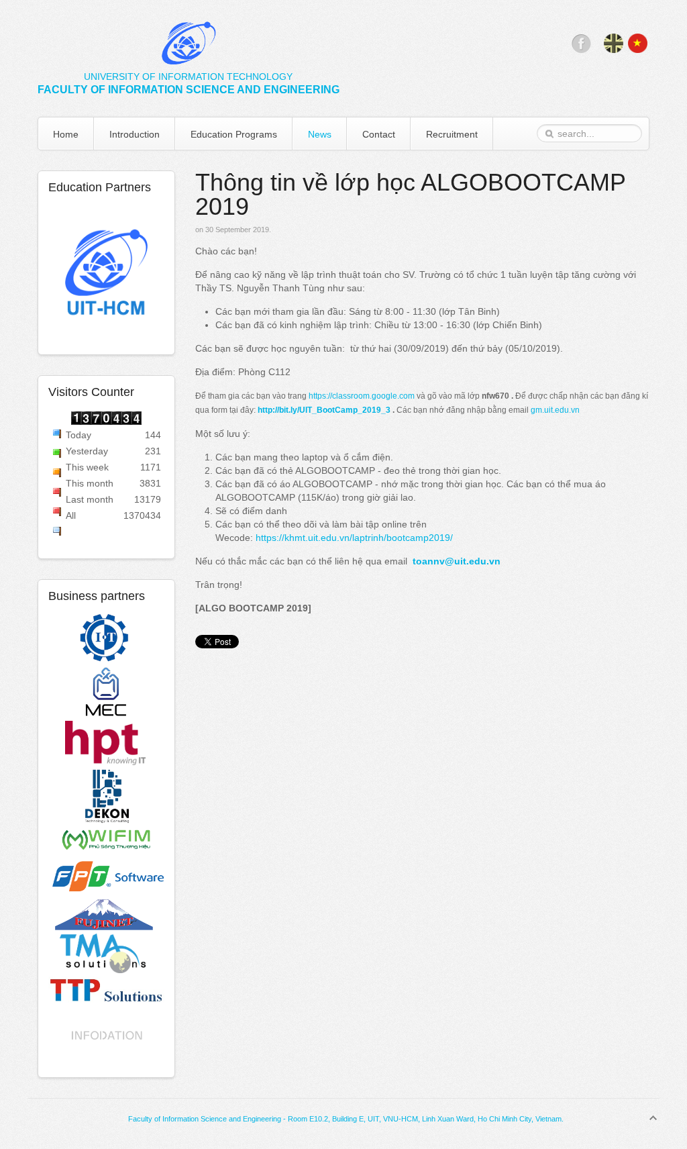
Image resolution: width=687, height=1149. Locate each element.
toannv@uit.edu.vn (456, 561)
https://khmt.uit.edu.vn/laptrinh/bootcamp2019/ (354, 537)
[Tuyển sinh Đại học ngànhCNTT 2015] (106, 274)
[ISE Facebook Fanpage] (581, 49)
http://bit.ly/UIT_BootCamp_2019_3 (324, 410)
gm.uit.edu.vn (555, 410)
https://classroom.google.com (362, 396)
